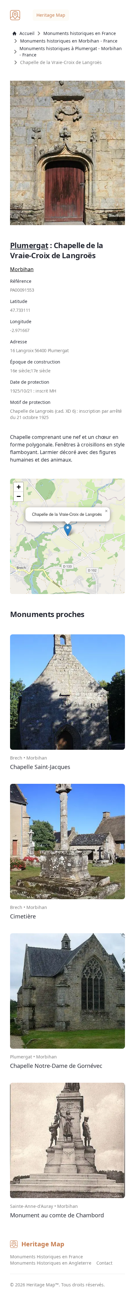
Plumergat (29, 245)
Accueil (27, 33)
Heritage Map (50, 15)
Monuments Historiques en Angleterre (50, 1263)
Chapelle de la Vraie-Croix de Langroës (61, 62)
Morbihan (22, 269)
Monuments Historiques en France (46, 1257)
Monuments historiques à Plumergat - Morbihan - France (70, 51)
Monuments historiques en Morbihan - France (68, 41)
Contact (104, 1263)
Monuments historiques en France (79, 33)
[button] (68, 529)
